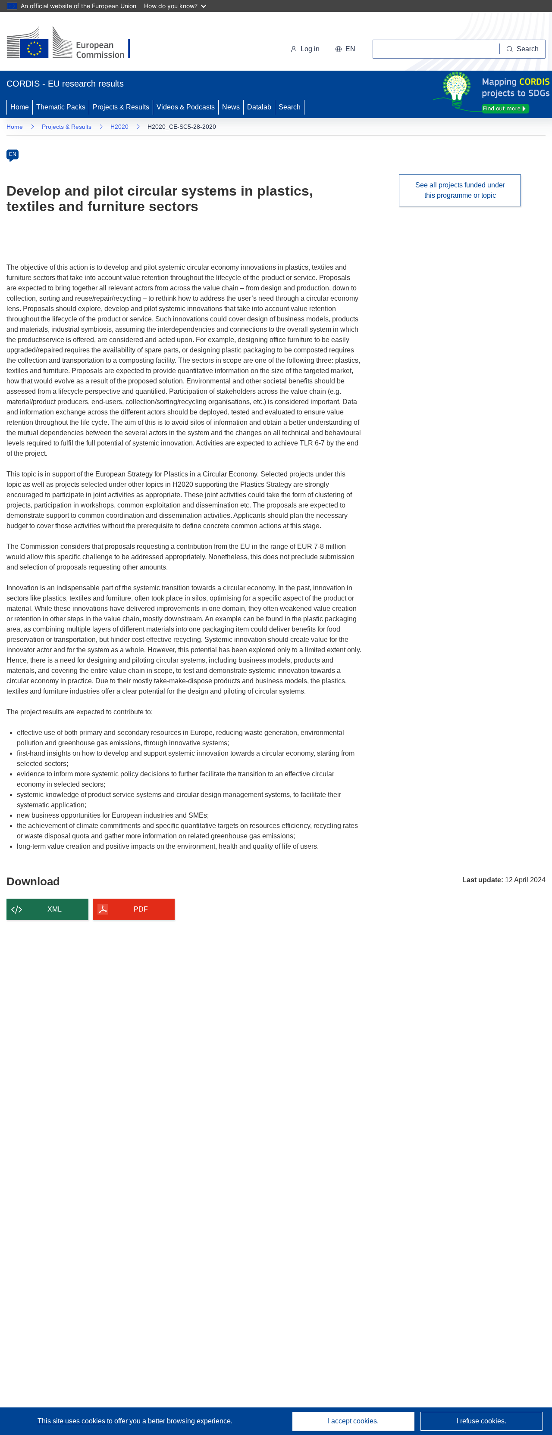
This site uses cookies (72, 1421)
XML (54, 909)
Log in (310, 49)
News (231, 107)
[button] (345, 49)
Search (290, 107)
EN (12, 154)
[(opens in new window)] (76, 43)
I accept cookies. (353, 1421)
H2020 (119, 126)
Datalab (259, 107)
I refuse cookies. (481, 1421)
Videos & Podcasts (186, 107)
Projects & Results (121, 107)
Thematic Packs (60, 107)
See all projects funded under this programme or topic (460, 190)
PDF (141, 909)
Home (19, 107)
